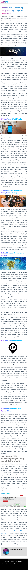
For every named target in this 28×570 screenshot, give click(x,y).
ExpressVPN (18, 531)
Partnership (5, 563)
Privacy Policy (13, 563)
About (19, 561)
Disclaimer (22, 563)
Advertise (6, 561)
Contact (13, 561)
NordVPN (4, 533)
